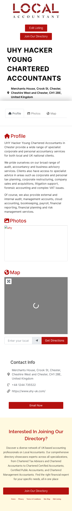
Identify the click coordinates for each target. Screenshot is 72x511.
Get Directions (54, 340)
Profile (18, 136)
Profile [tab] (16, 113)
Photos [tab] (35, 113)
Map (15, 272)
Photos (18, 221)
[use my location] (37, 340)
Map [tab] (53, 113)
